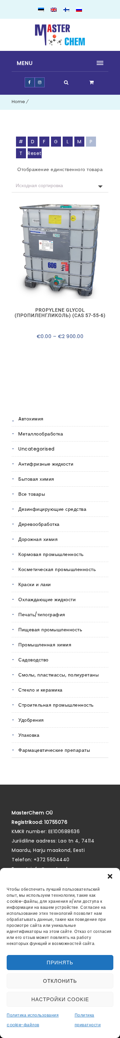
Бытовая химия (36, 479)
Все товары (31, 494)
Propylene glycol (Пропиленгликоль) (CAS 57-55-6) (60, 312)
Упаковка (28, 735)
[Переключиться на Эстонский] (41, 10)
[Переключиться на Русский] (79, 10)
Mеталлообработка (40, 433)
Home (18, 101)
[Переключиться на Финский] (66, 10)
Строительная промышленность (56, 705)
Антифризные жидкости (45, 464)
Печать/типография (41, 614)
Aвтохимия (31, 418)
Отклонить (60, 981)
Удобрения (31, 720)
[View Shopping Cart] (91, 82)
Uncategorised (36, 449)
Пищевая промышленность (50, 629)
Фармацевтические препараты (54, 750)
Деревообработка (39, 524)
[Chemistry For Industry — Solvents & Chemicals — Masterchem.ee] (60, 35)
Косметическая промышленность (57, 569)
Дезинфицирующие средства (52, 509)
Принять (60, 962)
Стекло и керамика (40, 690)
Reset (35, 153)
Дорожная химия (38, 539)
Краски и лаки (34, 584)
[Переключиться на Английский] (53, 10)
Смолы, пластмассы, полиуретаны (58, 674)
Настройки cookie (60, 999)
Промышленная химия (44, 644)
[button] (110, 876)
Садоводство (33, 659)
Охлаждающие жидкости (47, 599)
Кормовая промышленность (51, 554)
